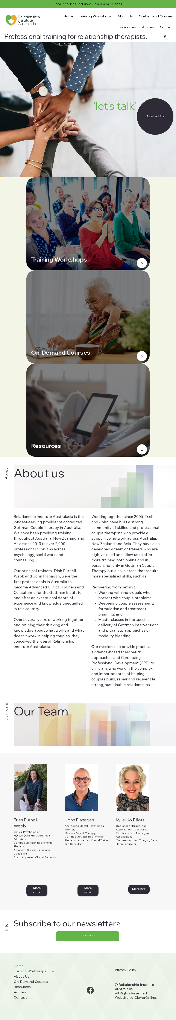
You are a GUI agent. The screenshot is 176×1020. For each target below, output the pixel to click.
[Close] (142, 263)
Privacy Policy (126, 970)
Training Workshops (30, 971)
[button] (87, 936)
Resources (22, 987)
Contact (20, 997)
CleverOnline (145, 998)
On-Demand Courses (31, 982)
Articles (20, 992)
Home (19, 966)
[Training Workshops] (53, 971)
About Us (21, 977)
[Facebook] (90, 990)
